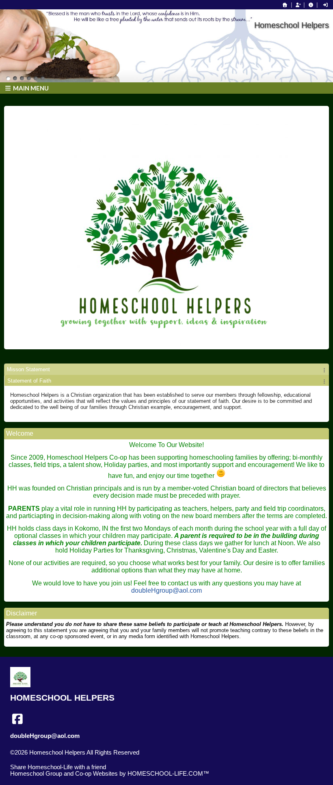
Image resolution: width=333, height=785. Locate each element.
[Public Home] (285, 4)
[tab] (166, 369)
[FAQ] (311, 4)
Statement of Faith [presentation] (29, 381)
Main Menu (30, 88)
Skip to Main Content (43, 759)
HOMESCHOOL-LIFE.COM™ (168, 773)
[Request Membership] (298, 4)
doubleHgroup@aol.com (166, 590)
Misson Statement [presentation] (28, 369)
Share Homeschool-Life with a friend (58, 767)
